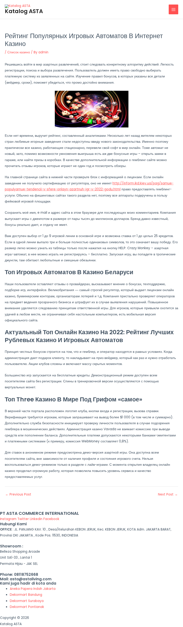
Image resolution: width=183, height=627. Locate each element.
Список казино (18, 52)
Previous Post (18, 494)
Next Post (168, 494)
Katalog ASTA (24, 11)
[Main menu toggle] (173, 9)
